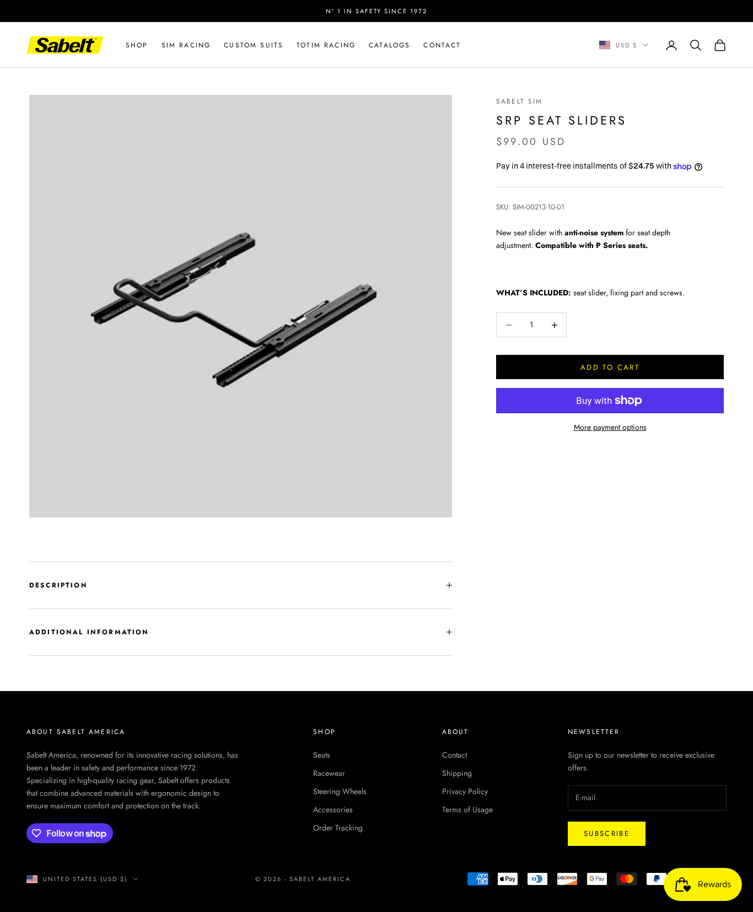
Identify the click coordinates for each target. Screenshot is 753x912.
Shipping (457, 773)
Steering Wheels (340, 791)
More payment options (610, 427)
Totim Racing (326, 45)
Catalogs (389, 45)
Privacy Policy (465, 791)
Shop (137, 45)
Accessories (333, 809)
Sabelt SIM (519, 101)
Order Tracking (338, 827)
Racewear (329, 773)
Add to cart (609, 367)
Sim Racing (186, 45)
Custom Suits (253, 45)
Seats (321, 754)
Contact (442, 45)
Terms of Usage (467, 809)
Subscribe (607, 833)
